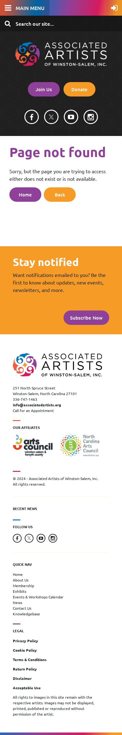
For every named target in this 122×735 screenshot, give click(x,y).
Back (60, 194)
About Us (20, 579)
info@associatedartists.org (37, 404)
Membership (23, 585)
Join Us (44, 89)
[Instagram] (91, 117)
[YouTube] (71, 117)
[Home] (61, 64)
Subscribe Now (86, 318)
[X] (51, 117)
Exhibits (19, 591)
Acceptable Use (27, 687)
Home (25, 194)
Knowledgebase (26, 613)
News (17, 602)
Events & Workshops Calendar (38, 596)
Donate (79, 89)
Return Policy (25, 668)
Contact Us (22, 608)
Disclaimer (22, 678)
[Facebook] (31, 117)
